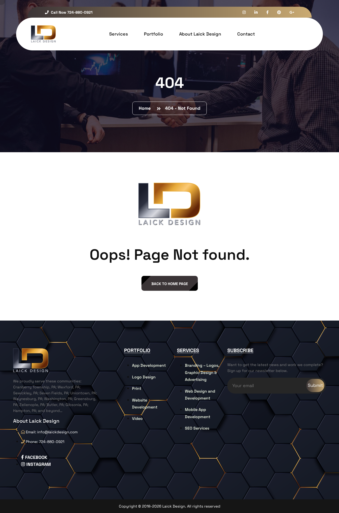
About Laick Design (200, 34)
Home (146, 108)
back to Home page (169, 283)
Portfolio (153, 34)
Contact (246, 34)
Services (118, 34)
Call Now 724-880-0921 (71, 12)
